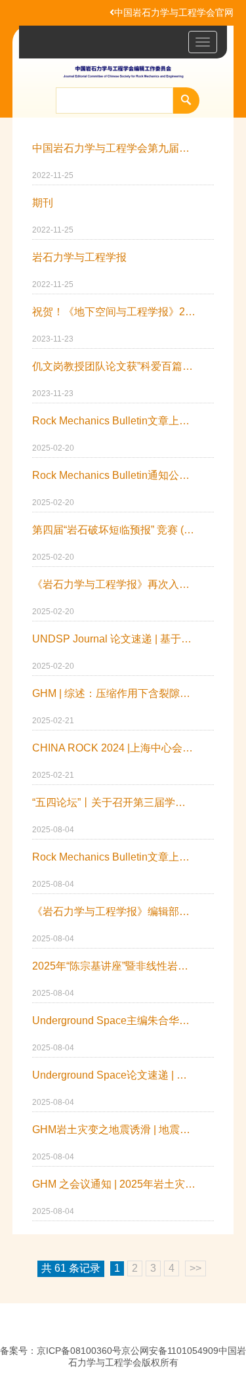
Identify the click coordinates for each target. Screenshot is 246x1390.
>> (195, 1268)
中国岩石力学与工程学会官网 (174, 12)
